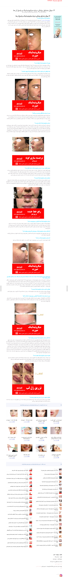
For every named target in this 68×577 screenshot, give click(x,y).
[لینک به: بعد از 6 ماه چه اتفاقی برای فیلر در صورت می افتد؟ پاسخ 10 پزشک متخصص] (30, 497)
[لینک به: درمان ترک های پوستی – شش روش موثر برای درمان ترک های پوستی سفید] (60, 496)
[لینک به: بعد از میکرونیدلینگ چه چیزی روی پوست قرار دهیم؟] (60, 481)
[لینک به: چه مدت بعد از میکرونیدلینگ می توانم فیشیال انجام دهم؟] (60, 485)
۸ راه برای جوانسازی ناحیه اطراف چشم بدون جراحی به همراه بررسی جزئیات (18, 491)
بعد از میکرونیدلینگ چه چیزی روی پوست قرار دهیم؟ (50, 481)
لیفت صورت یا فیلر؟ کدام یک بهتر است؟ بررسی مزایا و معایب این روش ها (17, 475)
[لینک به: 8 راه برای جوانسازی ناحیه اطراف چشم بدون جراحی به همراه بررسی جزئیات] (30, 489)
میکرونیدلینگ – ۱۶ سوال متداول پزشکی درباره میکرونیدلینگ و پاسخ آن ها (47, 533)
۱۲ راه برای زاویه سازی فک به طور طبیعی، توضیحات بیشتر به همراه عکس (17, 546)
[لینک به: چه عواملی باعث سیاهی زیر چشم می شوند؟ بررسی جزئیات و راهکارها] (30, 493)
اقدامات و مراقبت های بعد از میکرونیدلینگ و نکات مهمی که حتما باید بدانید (47, 529)
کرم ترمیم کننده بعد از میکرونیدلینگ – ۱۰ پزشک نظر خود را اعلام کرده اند (47, 513)
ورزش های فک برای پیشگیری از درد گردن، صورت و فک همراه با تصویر (17, 542)
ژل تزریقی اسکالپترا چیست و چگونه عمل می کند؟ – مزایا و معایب (18, 526)
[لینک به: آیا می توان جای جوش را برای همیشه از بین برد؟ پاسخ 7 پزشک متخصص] (60, 501)
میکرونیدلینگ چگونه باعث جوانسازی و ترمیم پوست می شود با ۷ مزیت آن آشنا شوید (47, 537)
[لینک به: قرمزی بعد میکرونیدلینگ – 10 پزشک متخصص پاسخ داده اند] (60, 524)
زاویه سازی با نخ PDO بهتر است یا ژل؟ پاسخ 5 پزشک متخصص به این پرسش (17, 539)
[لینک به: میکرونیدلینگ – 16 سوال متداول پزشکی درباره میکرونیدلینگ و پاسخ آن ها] (60, 532)
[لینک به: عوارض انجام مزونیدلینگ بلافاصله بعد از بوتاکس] (60, 477)
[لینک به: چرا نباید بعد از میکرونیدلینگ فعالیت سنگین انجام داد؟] (60, 470)
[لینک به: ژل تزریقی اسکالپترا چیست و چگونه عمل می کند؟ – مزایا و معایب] (30, 526)
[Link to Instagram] (6, 1)
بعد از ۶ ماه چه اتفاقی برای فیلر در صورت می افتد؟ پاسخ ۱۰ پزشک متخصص (18, 499)
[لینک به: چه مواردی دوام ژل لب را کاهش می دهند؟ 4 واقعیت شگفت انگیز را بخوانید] (30, 514)
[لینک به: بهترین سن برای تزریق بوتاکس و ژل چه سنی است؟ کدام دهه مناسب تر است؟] (30, 506)
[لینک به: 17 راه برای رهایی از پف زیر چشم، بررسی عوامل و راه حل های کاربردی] (30, 482)
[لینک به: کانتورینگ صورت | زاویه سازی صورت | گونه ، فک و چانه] (30, 470)
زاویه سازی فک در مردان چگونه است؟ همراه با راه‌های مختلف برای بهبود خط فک (17, 535)
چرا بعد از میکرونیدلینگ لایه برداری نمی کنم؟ (51, 474)
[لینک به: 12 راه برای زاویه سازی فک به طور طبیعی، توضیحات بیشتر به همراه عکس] (30, 546)
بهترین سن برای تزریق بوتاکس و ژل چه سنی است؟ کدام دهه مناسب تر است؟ (17, 507)
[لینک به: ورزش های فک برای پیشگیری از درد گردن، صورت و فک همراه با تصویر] (30, 542)
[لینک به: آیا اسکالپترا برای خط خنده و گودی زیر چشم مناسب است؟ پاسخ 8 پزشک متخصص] (30, 501)
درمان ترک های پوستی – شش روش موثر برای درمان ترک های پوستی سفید (47, 498)
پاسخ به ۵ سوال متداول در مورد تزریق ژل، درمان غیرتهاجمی (19, 486)
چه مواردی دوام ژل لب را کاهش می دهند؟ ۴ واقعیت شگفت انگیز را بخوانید (18, 515)
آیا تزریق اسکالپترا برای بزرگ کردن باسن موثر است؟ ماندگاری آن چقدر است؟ (18, 519)
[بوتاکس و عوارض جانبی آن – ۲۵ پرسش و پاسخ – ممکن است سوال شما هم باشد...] (67, 288)
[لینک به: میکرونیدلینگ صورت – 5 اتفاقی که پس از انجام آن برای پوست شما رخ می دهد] (60, 544)
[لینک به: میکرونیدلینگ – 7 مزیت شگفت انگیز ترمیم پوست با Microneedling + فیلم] (60, 540)
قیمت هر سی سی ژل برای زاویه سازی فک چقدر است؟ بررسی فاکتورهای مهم (17, 531)
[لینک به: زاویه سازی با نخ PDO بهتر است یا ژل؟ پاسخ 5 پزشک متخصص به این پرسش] (30, 538)
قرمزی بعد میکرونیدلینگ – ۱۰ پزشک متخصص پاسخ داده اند (49, 524)
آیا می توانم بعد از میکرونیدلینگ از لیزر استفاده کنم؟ (50, 489)
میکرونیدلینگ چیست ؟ (45, 20)
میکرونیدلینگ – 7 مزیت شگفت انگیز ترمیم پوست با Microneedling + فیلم (47, 542)
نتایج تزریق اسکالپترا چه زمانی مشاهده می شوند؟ (20, 510)
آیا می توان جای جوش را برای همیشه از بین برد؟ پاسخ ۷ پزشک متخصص (47, 501)
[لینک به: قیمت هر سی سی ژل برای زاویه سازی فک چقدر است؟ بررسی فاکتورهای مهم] (30, 529)
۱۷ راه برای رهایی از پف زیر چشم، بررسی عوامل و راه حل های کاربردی (18, 482)
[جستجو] (32, 4)
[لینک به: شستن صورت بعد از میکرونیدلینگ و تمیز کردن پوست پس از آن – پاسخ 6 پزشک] (60, 520)
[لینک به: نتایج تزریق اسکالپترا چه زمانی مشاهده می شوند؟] (30, 510)
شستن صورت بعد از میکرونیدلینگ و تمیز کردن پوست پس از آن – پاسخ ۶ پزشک (47, 521)
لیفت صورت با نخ (58, 564)
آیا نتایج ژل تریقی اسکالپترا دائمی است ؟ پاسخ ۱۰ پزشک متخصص (18, 522)
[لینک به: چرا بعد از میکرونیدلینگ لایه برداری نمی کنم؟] (60, 473)
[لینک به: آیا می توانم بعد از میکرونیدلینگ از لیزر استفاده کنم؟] (60, 488)
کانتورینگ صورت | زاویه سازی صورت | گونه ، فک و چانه (20, 470)
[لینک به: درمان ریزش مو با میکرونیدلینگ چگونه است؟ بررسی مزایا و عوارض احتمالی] (60, 492)
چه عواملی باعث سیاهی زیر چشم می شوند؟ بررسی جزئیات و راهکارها (17, 494)
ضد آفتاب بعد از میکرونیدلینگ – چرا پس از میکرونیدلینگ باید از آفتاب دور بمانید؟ (47, 509)
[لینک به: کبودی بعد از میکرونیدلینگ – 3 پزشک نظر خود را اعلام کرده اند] (60, 516)
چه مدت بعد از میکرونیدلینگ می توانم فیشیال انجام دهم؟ (49, 485)
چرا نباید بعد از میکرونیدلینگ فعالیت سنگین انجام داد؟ (49, 470)
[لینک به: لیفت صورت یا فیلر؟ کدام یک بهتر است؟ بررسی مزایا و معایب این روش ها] (30, 473)
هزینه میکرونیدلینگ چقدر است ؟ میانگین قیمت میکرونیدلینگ (48, 505)
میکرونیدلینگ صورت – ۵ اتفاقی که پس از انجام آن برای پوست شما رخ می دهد (47, 546)
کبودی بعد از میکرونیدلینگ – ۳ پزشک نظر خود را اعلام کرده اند (48, 516)
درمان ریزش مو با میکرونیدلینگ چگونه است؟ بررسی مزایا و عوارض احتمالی (48, 493)
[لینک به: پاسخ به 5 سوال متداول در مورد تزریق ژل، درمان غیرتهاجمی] (30, 486)
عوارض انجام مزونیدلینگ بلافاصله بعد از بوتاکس (50, 478)
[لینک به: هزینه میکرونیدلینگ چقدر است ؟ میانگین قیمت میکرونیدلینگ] (60, 504)
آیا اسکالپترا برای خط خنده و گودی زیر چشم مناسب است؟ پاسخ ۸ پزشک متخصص (17, 503)
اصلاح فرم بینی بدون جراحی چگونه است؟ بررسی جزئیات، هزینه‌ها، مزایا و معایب (17, 479)
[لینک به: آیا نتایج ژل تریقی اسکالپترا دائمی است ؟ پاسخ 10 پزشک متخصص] (30, 522)
